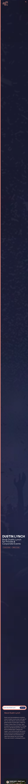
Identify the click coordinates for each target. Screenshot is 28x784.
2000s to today (15, 547)
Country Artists (6, 547)
